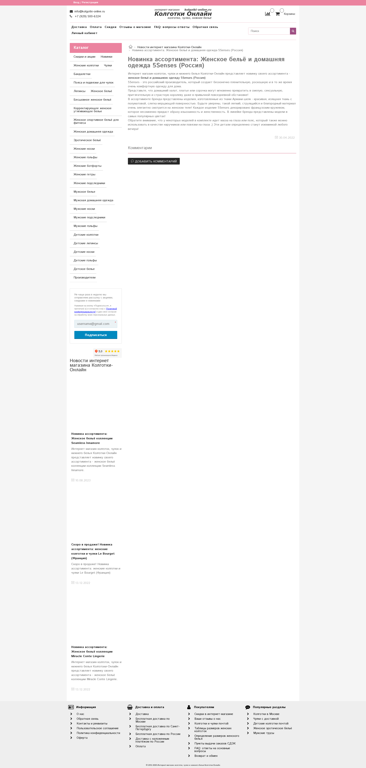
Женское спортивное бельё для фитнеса (96, 121)
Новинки (106, 57)
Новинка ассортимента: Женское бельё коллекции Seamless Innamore (91, 438)
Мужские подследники (89, 217)
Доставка (79, 27)
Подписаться (96, 335)
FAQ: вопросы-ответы (172, 27)
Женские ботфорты (87, 166)
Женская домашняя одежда (93, 132)
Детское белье (84, 269)
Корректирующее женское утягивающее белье (93, 110)
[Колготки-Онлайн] (183, 13)
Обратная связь (205, 27)
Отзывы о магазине (135, 27)
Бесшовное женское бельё (92, 100)
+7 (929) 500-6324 (87, 16)
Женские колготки (86, 65)
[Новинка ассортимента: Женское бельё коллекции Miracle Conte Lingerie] (96, 614)
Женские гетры (84, 174)
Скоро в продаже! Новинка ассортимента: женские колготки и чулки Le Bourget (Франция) (93, 551)
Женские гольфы (85, 157)
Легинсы (79, 91)
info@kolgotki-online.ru (89, 11)
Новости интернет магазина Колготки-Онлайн (169, 47)
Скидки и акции (84, 57)
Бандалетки (82, 74)
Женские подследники (89, 183)
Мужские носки (84, 209)
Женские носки (84, 149)
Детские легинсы (86, 243)
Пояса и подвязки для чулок (93, 82)
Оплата (96, 27)
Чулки (108, 65)
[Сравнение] (268, 14)
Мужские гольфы (85, 226)
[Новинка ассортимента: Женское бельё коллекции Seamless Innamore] (96, 401)
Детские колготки (86, 235)
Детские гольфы (85, 260)
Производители (85, 277)
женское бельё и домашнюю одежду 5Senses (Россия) (166, 78)
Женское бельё (101, 91)
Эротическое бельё (87, 140)
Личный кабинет (84, 33)
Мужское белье (84, 192)
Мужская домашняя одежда (93, 200)
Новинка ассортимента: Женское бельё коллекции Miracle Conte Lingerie (91, 651)
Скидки (110, 27)
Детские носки (84, 252)
